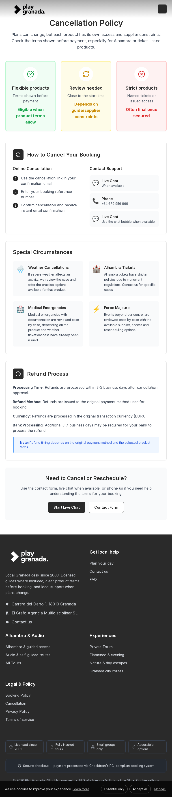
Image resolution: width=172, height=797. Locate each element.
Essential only (114, 789)
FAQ (93, 579)
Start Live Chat (67, 507)
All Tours (13, 663)
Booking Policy (18, 695)
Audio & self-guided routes (27, 655)
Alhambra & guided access (27, 647)
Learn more (81, 789)
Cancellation (15, 703)
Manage (160, 789)
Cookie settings (147, 780)
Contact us (22, 622)
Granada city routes (106, 671)
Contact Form (106, 507)
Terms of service (19, 719)
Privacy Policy (17, 711)
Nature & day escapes (108, 663)
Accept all (140, 789)
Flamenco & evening (107, 655)
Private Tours (101, 647)
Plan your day (102, 563)
